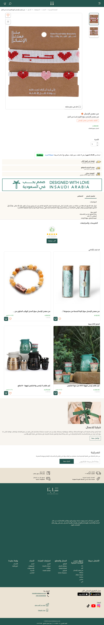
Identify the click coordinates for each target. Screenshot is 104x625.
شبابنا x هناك (79, 575)
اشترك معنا (66, 461)
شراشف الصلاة (46, 570)
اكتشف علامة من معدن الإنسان (88, 120)
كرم (82, 568)
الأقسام (16, 564)
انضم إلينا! (95, 452)
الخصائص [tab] (80, 196)
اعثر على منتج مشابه (71, 107)
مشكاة (81, 572)
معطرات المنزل (62, 566)
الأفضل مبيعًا (93, 561)
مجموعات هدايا (62, 573)
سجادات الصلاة (46, 566)
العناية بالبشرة (63, 568)
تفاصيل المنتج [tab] (90, 196)
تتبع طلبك (15, 566)
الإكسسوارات (30, 568)
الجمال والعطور (61, 561)
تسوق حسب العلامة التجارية (77, 562)
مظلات (48, 568)
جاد (82, 566)
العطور (65, 564)
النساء (31, 561)
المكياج (65, 570)
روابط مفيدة (13, 561)
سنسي (81, 579)
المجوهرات (31, 566)
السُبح (48, 564)
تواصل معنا (95, 438)
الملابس (32, 573)
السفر (32, 564)
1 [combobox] (92, 144)
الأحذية (32, 570)
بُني (82, 581)
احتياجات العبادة (44, 561)
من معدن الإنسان (78, 570)
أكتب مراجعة (52, 241)
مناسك (81, 577)
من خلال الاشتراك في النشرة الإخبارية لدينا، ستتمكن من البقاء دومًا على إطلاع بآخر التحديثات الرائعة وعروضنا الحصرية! (68, 456)
